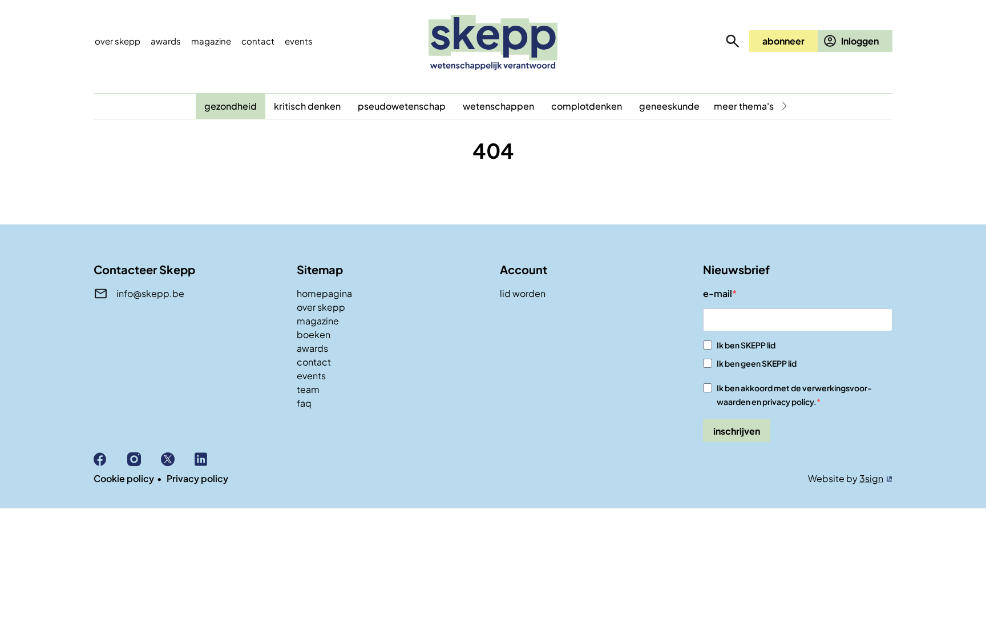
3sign (871, 478)
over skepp (321, 307)
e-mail (717, 293)
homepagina (324, 293)
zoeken (732, 41)
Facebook (110, 459)
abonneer (783, 41)
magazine (318, 321)
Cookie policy (124, 478)
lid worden (522, 293)
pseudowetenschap (402, 106)
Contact (257, 40)
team (308, 389)
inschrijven (736, 431)
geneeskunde (669, 106)
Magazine (211, 40)
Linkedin (211, 459)
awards (312, 348)
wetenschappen (498, 106)
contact (314, 362)
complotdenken (586, 106)
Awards (166, 40)
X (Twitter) (178, 459)
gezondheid (230, 106)
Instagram (144, 459)
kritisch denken (307, 106)
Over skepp (117, 40)
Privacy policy (197, 478)
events (299, 40)
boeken (313, 334)
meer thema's (744, 106)
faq (304, 403)
